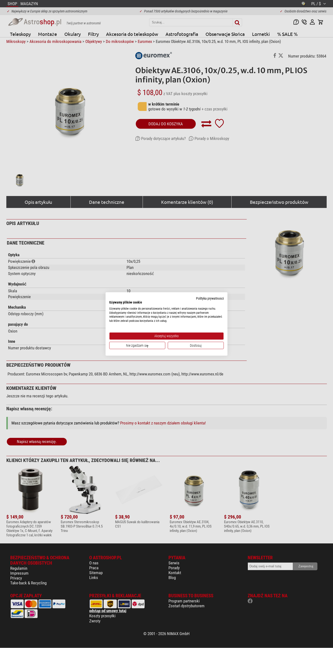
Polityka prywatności (210, 298)
